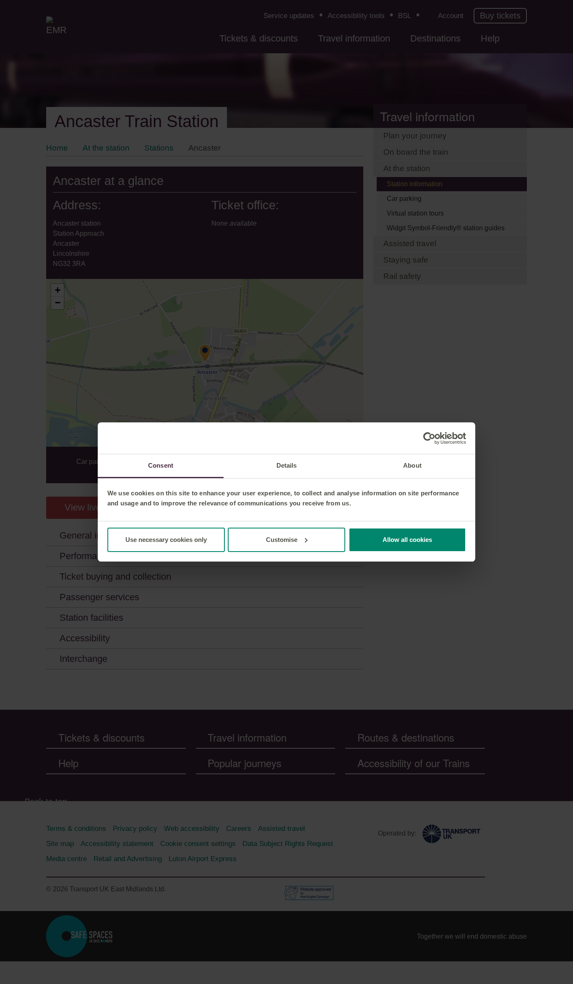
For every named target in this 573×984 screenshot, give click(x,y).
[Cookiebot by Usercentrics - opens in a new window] (429, 438)
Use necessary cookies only (166, 539)
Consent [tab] (160, 465)
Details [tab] (286, 465)
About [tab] (412, 465)
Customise (281, 539)
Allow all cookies (407, 539)
